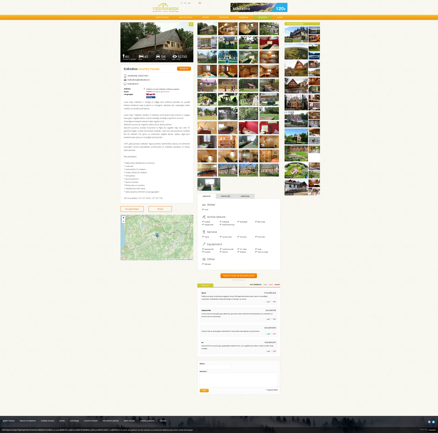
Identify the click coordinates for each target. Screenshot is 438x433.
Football (207, 222)
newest (277, 284)
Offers (205, 17)
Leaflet (170, 259)
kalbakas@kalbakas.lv (139, 79)
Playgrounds (208, 225)
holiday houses (47, 420)
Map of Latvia (185, 17)
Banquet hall (208, 249)
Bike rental (261, 222)
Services (207, 196)
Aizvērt (433, 430)
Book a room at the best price (238, 275)
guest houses (9, 420)
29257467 (143, 75)
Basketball (243, 222)
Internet (225, 252)
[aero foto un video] (258, 7)
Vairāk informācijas (185, 430)
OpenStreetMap (180, 259)
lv (181, 3)
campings (74, 420)
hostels (163, 420)
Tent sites (243, 237)
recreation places (111, 420)
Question (245, 196)
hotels (62, 420)
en (189, 3)
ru (185, 3)
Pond (206, 210)
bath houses (129, 420)
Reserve (184, 68)
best (265, 284)
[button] (156, 235)
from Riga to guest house (160, 92)
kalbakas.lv (133, 83)
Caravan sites (227, 237)
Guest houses (162, 17)
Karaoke (207, 252)
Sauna (206, 237)
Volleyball (225, 222)
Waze (160, 209)
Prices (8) (225, 196)
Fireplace (243, 252)
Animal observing (228, 225)
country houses (91, 420)
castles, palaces (147, 420)
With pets (207, 264)
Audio (259, 249)
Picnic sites (261, 237)
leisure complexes (28, 420)
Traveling (224, 17)
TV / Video (243, 249)
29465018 (132, 75)
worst (271, 284)
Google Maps (132, 209)
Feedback (243, 17)
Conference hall (227, 249)
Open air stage (262, 252)
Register (262, 17)
